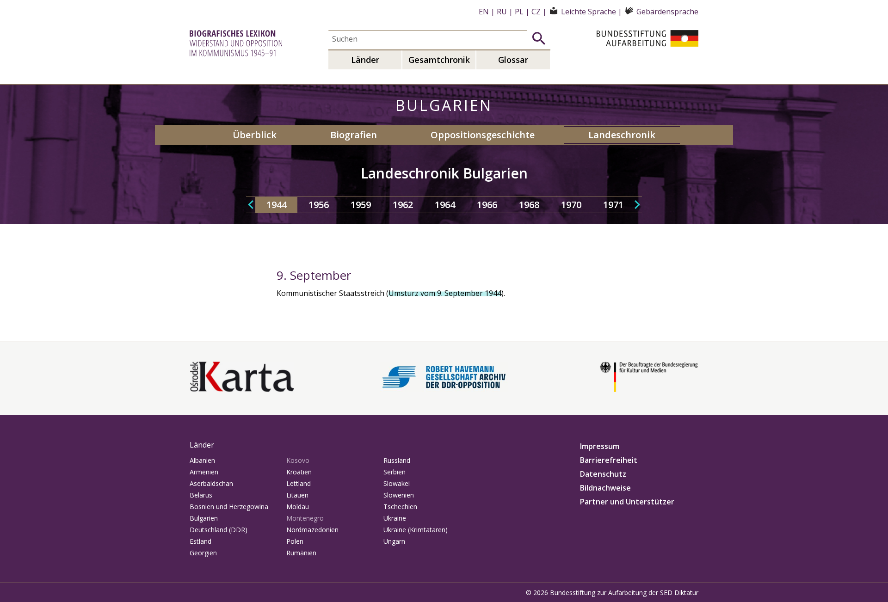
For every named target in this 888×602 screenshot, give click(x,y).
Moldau (297, 506)
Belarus (201, 495)
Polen (294, 541)
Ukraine (394, 518)
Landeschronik (621, 135)
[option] (276, 205)
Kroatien (299, 471)
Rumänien (301, 552)
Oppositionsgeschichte (483, 135)
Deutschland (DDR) (218, 529)
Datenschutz (603, 474)
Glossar (513, 59)
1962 (403, 204)
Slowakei (396, 483)
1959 (361, 204)
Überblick (255, 135)
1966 (487, 204)
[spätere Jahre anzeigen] (637, 204)
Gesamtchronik (439, 59)
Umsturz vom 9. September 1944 (444, 293)
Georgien (203, 552)
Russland (396, 460)
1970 (571, 204)
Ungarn (394, 541)
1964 (445, 204)
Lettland (298, 483)
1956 (318, 204)
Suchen (538, 38)
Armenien (204, 471)
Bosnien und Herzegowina (229, 506)
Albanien (202, 460)
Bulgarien (204, 518)
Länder (365, 59)
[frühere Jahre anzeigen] (250, 204)
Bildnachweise (605, 488)
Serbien (394, 471)
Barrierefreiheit (608, 460)
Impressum (599, 446)
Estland (200, 541)
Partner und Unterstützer (627, 502)
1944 (276, 204)
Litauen (297, 495)
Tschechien (400, 506)
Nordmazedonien (312, 529)
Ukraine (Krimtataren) (415, 529)
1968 (529, 204)
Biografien (353, 135)
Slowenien (398, 495)
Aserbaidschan (211, 483)
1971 (613, 204)
